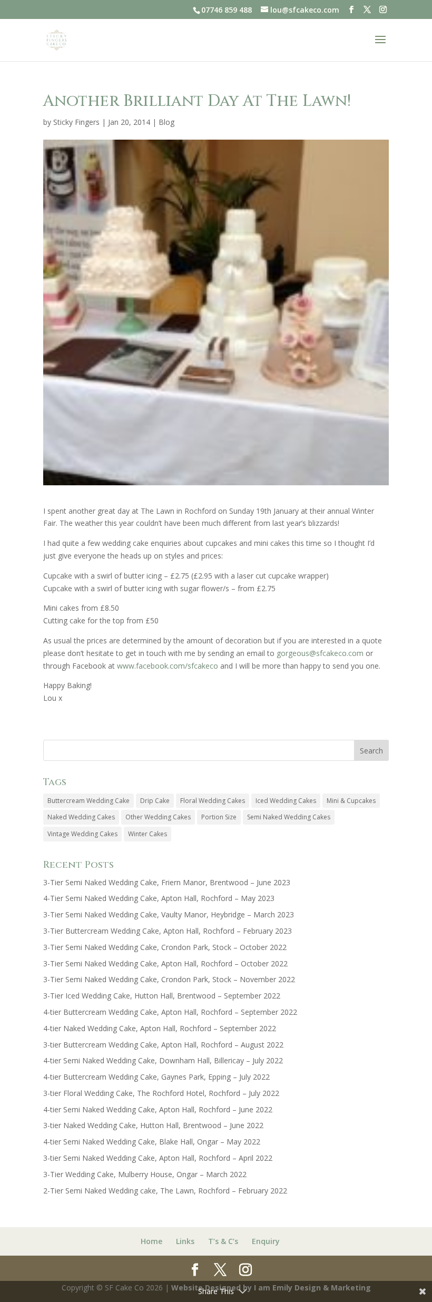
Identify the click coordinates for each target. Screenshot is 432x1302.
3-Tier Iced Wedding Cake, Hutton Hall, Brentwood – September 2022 (161, 996)
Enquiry (266, 1241)
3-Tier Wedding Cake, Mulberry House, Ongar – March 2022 (145, 1174)
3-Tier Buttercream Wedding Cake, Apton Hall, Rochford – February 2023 (167, 931)
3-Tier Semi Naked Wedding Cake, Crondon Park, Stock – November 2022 (169, 979)
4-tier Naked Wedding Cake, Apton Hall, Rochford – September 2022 (159, 1028)
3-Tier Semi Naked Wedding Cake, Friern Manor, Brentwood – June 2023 (166, 882)
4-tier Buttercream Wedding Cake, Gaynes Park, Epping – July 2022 (156, 1077)
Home (151, 1241)
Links (185, 1241)
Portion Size (219, 816)
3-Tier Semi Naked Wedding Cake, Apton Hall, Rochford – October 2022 (165, 963)
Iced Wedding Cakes (286, 800)
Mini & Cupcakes (351, 800)
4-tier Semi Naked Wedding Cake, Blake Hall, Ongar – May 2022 (151, 1142)
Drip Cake (155, 800)
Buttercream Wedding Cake (88, 800)
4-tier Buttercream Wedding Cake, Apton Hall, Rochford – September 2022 (170, 1012)
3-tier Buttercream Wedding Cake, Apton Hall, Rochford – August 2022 (163, 1045)
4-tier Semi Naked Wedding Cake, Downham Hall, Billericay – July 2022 (163, 1060)
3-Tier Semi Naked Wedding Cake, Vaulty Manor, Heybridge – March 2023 (168, 914)
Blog (166, 122)
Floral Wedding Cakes (212, 800)
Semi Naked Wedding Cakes (288, 816)
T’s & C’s (223, 1241)
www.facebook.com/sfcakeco (167, 666)
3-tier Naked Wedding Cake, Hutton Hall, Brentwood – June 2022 (153, 1125)
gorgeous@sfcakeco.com (320, 653)
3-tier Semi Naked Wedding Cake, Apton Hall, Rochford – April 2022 (157, 1158)
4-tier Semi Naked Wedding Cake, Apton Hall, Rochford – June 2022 (157, 1109)
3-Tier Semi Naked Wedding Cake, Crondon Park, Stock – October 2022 (165, 947)
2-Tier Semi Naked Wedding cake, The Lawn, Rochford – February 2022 (165, 1191)
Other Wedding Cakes (158, 816)
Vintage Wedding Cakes (82, 833)
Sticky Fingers (76, 122)
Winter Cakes (147, 833)
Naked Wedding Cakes (81, 816)
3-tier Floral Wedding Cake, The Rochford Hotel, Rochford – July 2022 (161, 1093)
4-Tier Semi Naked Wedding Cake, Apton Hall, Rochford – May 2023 (158, 898)
